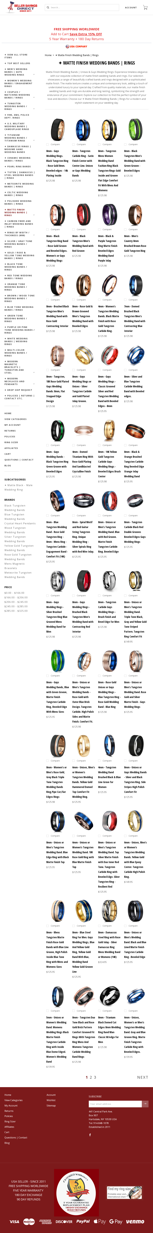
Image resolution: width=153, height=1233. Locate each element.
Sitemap (51, 1105)
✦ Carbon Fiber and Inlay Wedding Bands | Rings (18, 224)
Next (143, 1077)
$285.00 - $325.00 (16, 610)
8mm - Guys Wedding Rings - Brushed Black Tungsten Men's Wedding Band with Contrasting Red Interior (82, 616)
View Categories (15, 419)
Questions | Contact (19, 459)
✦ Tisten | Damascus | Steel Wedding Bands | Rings (19, 175)
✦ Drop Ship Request (18, 390)
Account (131, 7)
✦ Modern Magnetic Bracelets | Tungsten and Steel (14, 367)
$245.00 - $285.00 (16, 606)
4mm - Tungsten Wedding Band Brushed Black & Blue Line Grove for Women (109, 777)
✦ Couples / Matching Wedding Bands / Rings (17, 95)
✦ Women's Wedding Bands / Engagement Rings (18, 83)
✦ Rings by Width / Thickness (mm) (17, 234)
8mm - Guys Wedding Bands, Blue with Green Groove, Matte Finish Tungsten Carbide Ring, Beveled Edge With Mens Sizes (57, 696)
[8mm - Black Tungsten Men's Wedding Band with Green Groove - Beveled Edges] (135, 129)
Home (8, 413)
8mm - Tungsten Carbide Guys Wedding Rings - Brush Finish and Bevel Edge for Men (108, 611)
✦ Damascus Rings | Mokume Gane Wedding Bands (17, 149)
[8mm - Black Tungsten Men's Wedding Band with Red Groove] (83, 214)
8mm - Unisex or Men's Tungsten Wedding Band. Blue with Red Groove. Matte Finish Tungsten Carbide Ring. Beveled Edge (109, 536)
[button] (76, 1192)
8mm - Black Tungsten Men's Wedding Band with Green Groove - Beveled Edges (134, 160)
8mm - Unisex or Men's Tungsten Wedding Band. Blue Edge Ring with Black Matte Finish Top (57, 852)
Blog (7, 465)
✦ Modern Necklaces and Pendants (14, 381)
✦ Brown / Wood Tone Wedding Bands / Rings (19, 298)
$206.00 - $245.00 (16, 602)
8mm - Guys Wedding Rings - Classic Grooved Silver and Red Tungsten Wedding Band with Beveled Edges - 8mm (108, 391)
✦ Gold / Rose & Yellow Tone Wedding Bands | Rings (19, 255)
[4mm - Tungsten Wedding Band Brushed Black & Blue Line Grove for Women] (109, 746)
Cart (7, 453)
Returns (10, 430)
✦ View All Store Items (16, 56)
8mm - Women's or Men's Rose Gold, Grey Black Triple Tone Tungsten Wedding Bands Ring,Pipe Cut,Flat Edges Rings (56, 782)
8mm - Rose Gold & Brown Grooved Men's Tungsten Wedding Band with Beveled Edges (82, 316)
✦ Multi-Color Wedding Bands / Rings (15, 353)
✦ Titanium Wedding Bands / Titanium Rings (15, 138)
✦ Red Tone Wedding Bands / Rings (18, 277)
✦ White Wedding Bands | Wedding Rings (16, 341)
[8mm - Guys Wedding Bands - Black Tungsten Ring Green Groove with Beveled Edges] (57, 430)
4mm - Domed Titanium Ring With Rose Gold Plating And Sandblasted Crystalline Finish (82, 461)
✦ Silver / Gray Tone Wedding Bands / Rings (18, 244)
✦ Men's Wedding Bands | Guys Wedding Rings (15, 72)
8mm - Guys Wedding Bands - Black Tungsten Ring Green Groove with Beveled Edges (57, 461)
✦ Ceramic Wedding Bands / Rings (17, 159)
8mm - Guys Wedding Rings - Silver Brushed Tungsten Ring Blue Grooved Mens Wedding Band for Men (56, 616)
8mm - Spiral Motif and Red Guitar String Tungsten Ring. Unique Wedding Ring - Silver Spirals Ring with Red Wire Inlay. (83, 536)
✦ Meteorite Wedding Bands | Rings (19, 185)
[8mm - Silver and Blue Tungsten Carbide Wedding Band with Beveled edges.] (135, 355)
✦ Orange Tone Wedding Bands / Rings (15, 287)
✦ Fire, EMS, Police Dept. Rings (16, 116)
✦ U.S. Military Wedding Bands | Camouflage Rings (16, 126)
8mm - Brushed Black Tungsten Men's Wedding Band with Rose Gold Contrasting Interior (57, 316)
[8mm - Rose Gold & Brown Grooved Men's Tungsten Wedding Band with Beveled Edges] (83, 285)
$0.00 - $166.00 (14, 592)
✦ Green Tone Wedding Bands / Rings (15, 318)
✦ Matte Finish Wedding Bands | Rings (15, 212)
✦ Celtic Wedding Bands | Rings (16, 194)
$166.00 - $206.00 (16, 597)
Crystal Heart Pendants (20, 523)
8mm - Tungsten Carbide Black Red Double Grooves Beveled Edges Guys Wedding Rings (135, 531)
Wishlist (51, 1100)
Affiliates (11, 448)
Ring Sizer (11, 442)
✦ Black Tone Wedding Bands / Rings (15, 267)
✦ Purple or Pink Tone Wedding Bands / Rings (19, 330)
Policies (9, 436)
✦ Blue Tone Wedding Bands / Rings (19, 308)
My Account (12, 424)
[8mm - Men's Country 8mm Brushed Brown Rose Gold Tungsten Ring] (135, 214)
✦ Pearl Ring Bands (17, 166)
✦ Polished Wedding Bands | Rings (18, 202)
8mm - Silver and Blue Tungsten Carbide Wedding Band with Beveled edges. (134, 386)
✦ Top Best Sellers (17, 63)
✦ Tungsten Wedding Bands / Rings (15, 106)
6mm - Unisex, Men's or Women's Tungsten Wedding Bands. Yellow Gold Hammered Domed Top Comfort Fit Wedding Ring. (83, 782)
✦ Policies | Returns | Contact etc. (19, 397)
